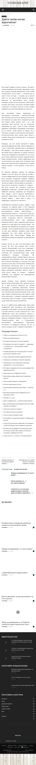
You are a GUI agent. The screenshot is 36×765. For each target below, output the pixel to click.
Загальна (9, 13)
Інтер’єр (31, 745)
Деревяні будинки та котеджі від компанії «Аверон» (8, 461)
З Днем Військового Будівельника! (14, 573)
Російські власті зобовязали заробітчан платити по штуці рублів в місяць (16, 524)
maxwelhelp (6, 25)
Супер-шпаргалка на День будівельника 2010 (22, 685)
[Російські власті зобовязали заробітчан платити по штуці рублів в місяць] (18, 513)
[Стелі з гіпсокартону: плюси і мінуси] (6, 679)
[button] (3, 10)
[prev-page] (16, 497)
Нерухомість (10, 747)
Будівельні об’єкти (12, 745)
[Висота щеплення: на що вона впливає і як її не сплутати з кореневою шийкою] (18, 586)
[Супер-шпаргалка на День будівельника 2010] (6, 687)
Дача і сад (17, 747)
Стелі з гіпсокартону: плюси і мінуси (20, 677)
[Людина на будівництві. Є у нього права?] (6, 475)
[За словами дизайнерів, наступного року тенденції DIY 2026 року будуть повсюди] (6, 642)
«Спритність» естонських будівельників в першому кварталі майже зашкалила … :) (21, 491)
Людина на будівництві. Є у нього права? (17, 549)
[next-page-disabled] (19, 497)
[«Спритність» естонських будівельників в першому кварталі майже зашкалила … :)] (6, 491)
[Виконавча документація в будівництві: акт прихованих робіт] (6, 671)
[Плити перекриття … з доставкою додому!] (6, 483)
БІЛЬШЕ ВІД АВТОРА (20, 469)
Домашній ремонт (23, 745)
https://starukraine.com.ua (18, 750)
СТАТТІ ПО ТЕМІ (7, 469)
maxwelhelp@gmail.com (23, 741)
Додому (3, 13)
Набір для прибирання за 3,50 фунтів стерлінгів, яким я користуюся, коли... (16, 623)
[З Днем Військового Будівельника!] (18, 562)
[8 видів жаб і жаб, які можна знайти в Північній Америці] (6, 658)
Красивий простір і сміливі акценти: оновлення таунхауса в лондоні (26, 461)
